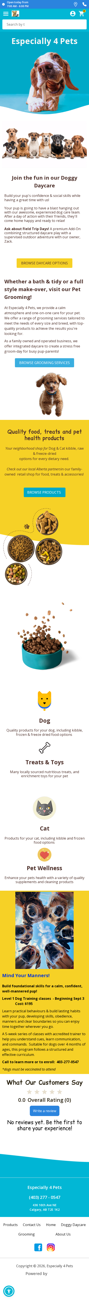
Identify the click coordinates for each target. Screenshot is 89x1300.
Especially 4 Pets (44, 1187)
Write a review (44, 1110)
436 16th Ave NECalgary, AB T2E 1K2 (45, 1207)
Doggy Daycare (73, 1224)
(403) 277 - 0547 (44, 1197)
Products (10, 1224)
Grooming (26, 1234)
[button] (8, 1291)
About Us (63, 1234)
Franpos (56, 1273)
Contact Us (32, 1224)
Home (51, 1224)
